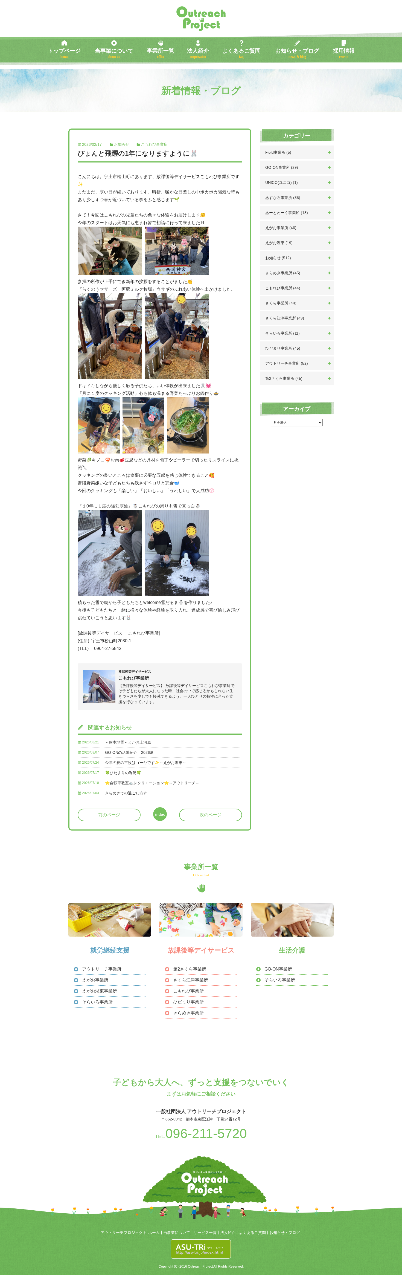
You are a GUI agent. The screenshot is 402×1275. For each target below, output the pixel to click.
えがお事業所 (95, 980)
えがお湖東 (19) (279, 243)
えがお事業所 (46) (280, 228)
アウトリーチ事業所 (101, 969)
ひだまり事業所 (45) (282, 348)
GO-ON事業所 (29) (281, 167)
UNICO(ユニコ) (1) (281, 182)
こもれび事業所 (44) (282, 288)
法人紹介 (198, 53)
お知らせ (121, 144)
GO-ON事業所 (278, 969)
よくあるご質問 (241, 53)
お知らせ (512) (278, 258)
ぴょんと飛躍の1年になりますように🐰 (138, 153)
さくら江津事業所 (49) (284, 318)
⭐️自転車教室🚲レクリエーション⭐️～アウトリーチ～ (152, 783)
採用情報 (344, 53)
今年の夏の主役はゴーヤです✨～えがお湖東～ (145, 762)
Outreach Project (201, 18)
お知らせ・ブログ (297, 53)
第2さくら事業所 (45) (283, 378)
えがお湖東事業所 (99, 991)
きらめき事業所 (188, 1013)
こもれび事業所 (154, 144)
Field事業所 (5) (278, 152)
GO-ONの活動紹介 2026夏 (129, 752)
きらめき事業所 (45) (282, 273)
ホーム (154, 1232)
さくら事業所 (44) (280, 303)
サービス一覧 (205, 1232)
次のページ (211, 814)
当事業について (114, 53)
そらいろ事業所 (97, 1002)
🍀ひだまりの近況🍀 (123, 773)
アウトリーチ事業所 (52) (286, 363)
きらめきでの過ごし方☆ (126, 793)
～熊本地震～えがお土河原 (128, 742)
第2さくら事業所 (189, 969)
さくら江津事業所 (190, 980)
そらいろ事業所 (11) (282, 333)
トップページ (64, 53)
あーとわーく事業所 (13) (286, 212)
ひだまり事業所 (188, 1002)
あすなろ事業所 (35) (282, 197)
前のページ (109, 814)
